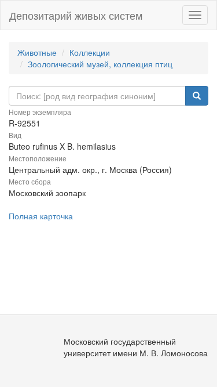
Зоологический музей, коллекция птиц (100, 64)
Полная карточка (41, 216)
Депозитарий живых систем (75, 15)
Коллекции (89, 52)
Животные (37, 52)
